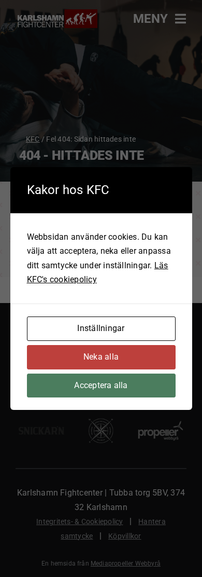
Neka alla (101, 357)
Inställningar (100, 328)
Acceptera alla (100, 385)
